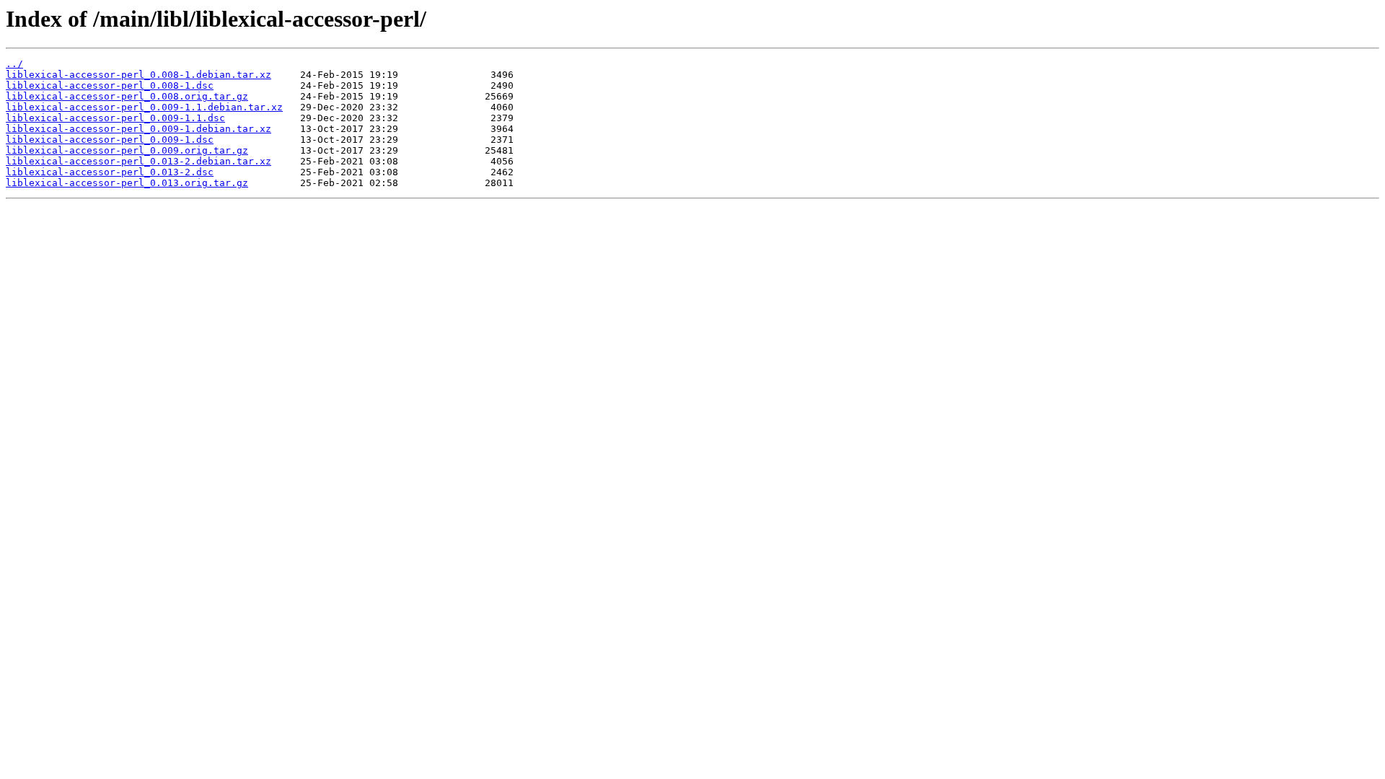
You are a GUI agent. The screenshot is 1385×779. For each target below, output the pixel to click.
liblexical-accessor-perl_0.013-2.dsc (110, 172)
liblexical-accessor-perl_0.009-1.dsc (110, 139)
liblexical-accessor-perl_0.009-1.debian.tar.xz (138, 128)
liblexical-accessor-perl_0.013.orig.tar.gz (127, 182)
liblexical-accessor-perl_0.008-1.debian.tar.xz (138, 74)
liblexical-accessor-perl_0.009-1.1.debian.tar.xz (144, 107)
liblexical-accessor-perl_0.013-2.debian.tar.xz (138, 161)
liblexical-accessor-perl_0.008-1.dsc (110, 85)
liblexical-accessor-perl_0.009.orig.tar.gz (127, 150)
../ (14, 63)
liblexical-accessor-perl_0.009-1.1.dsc (115, 118)
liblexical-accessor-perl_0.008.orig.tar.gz (127, 96)
